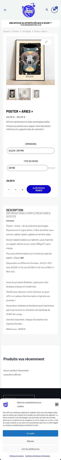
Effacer (51, 168)
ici (22, 257)
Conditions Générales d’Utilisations (37, 455)
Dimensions (30, 144)
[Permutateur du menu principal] (5, 10)
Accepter (31, 433)
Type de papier (31, 161)
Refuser (30, 441)
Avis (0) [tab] (11, 216)
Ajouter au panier (39, 189)
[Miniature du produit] (46, 42)
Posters (15, 31)
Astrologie (26, 31)
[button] (56, 404)
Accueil (6, 31)
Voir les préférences (30, 449)
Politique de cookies (17, 455)
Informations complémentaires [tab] (28, 213)
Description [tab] (14, 210)
